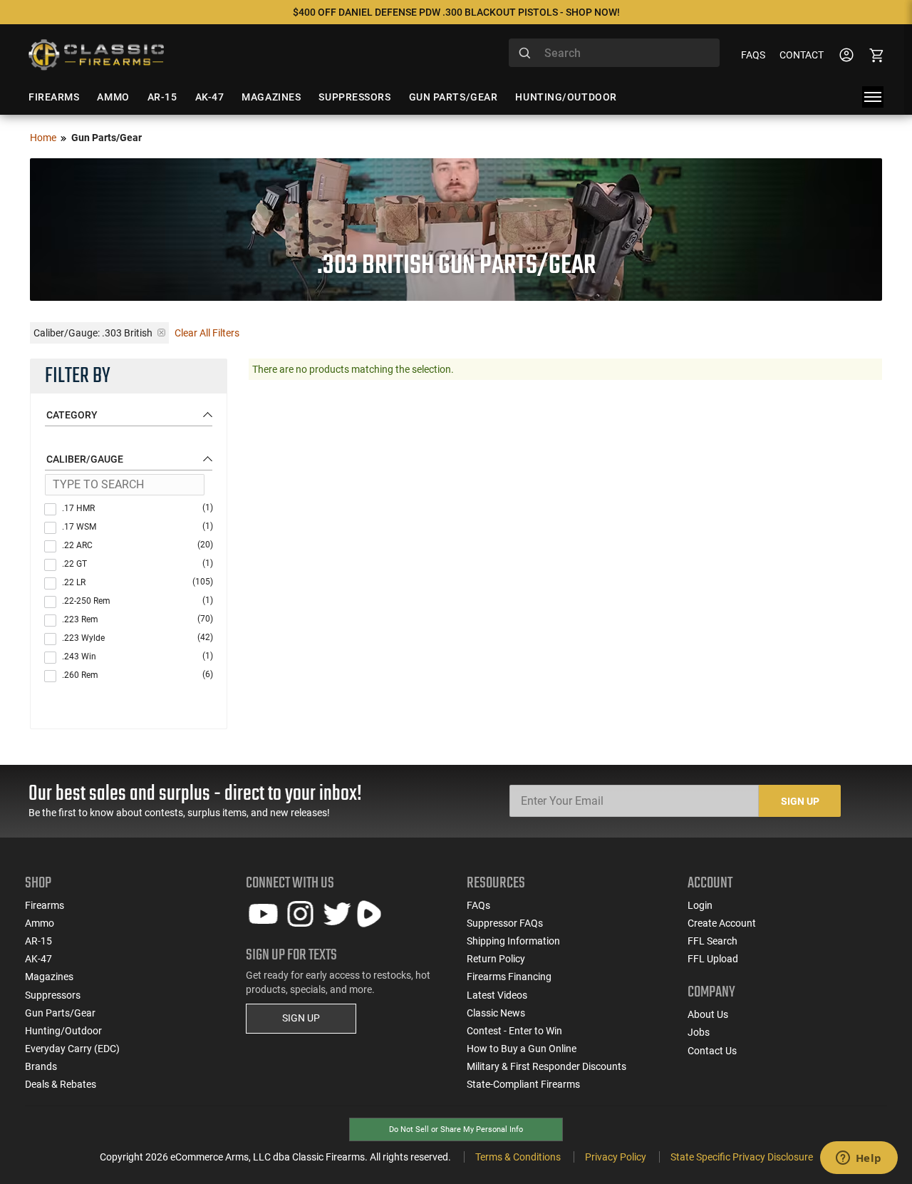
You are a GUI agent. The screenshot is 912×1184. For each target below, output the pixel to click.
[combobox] (614, 52)
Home (43, 137)
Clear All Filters (207, 333)
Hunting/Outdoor (63, 1030)
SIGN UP (301, 1018)
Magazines (49, 976)
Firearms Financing (509, 976)
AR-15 (38, 941)
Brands (41, 1066)
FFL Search (712, 941)
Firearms (44, 905)
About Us (708, 1014)
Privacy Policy (615, 1157)
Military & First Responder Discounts (546, 1066)
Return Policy (496, 958)
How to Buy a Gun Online (521, 1048)
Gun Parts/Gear (60, 1013)
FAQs (753, 55)
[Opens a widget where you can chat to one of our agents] (858, 1159)
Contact (801, 55)
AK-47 (38, 958)
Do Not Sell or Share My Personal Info (456, 1129)
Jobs (699, 1032)
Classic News (496, 1013)
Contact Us (712, 1050)
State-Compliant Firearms (523, 1084)
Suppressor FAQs (505, 923)
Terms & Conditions (518, 1157)
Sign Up (800, 801)
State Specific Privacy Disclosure (741, 1157)
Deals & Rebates (60, 1084)
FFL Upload (713, 958)
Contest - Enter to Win (514, 1030)
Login (700, 905)
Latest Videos (497, 995)
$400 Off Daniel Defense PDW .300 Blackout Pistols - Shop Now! (456, 12)
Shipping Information (513, 941)
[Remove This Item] (161, 332)
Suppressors (53, 995)
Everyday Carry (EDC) (72, 1048)
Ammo (39, 923)
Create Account (722, 923)
